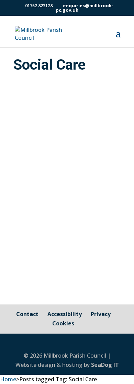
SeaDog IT (105, 365)
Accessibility (64, 314)
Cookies (63, 323)
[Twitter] (78, 343)
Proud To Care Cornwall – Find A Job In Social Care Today (64, 146)
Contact (27, 314)
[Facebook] (63, 343)
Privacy (101, 314)
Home (8, 379)
